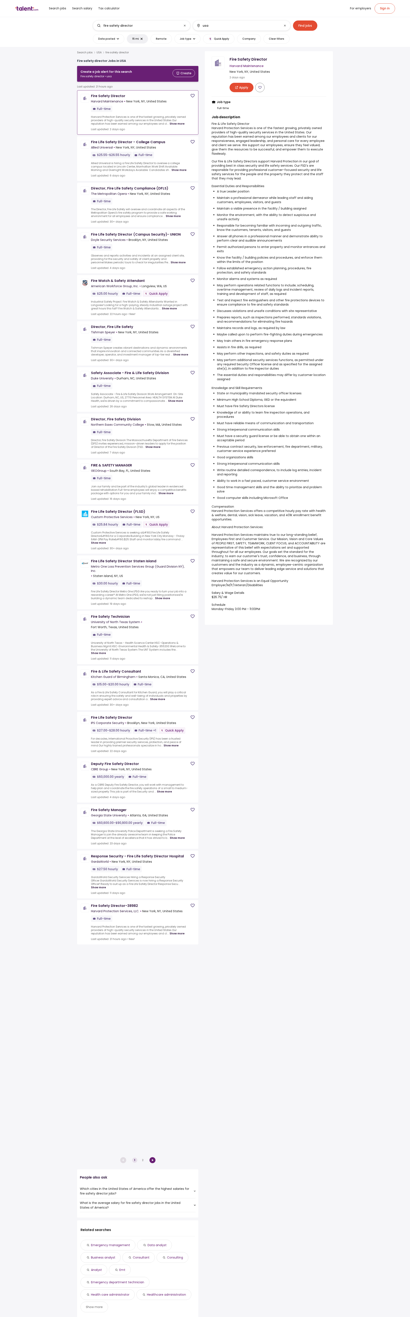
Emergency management (110, 1245)
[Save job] (192, 96)
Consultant (141, 1257)
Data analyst (157, 1245)
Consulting (175, 1257)
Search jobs (85, 52)
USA (99, 52)
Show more (177, 123)
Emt (122, 1270)
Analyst (96, 1270)
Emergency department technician (117, 1282)
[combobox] (141, 25)
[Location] (238, 25)
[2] (152, 1160)
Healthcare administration (166, 1294)
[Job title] (138, 25)
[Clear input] (185, 25)
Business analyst (103, 1257)
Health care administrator (110, 1294)
